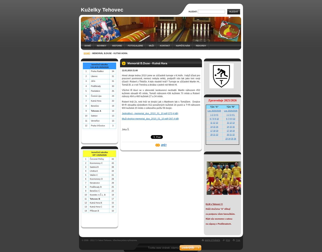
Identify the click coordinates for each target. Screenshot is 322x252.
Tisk (238, 240)
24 (229, 139)
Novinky (101, 46)
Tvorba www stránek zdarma (163, 247)
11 (211, 123)
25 (232, 139)
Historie (117, 46)
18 (214, 131)
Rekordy (201, 46)
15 (214, 127)
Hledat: (193, 11)
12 (214, 123)
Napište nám (183, 46)
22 (217, 134)
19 (217, 131)
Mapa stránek (212, 240)
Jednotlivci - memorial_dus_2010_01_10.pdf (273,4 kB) (150, 113)
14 (211, 127)
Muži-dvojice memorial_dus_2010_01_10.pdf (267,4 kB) (150, 118)
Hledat (233, 11)
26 (235, 139)
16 (217, 127)
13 (217, 123)
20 (211, 134)
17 (211, 131)
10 (218, 119)
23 (226, 139)
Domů (88, 46)
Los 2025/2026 (214, 111)
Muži (151, 46)
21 (214, 134)
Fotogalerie (135, 46)
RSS (228, 240)
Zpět (164, 145)
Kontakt (165, 46)
